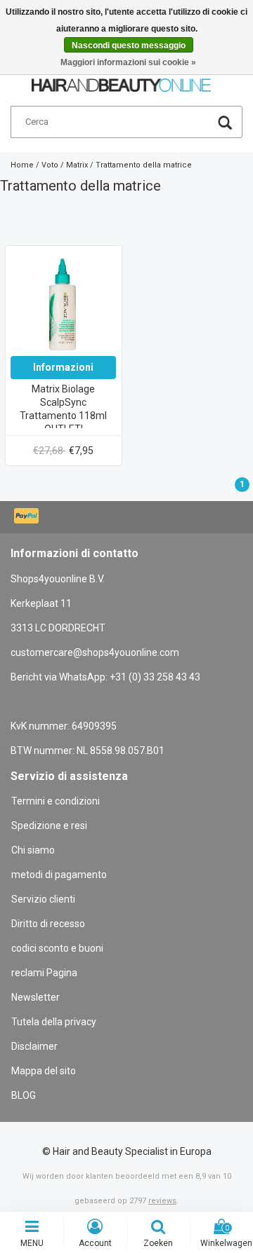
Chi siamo (33, 850)
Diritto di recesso (48, 923)
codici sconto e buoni (57, 948)
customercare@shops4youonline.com (95, 652)
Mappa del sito (43, 1070)
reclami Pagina (44, 972)
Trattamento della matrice (144, 165)
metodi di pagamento (59, 874)
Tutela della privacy (53, 1021)
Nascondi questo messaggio (129, 45)
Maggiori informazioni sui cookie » (128, 62)
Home (22, 165)
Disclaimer (34, 1046)
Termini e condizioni (55, 801)
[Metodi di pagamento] (27, 517)
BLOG (23, 1095)
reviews (162, 1200)
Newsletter (35, 997)
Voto (49, 165)
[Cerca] (225, 124)
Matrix (77, 165)
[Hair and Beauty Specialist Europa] (121, 79)
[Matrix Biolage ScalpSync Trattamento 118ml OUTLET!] (63, 302)
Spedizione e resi (49, 825)
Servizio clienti (43, 899)
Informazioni (63, 367)
